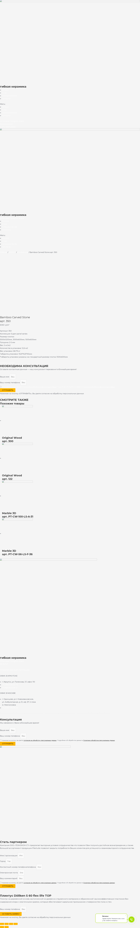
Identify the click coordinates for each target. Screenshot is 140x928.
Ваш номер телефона (10, 382)
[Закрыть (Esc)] (2, 924)
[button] (70, 104)
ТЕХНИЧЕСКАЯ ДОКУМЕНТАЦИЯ (15, 670)
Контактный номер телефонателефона (18, 867)
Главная (3, 252)
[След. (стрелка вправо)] (7, 927)
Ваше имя (5, 377)
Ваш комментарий (9, 878)
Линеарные (22, 252)
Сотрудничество (9, 96)
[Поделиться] (7, 924)
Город (3, 861)
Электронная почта (9, 873)
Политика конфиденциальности (60, 713)
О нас (4, 93)
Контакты (6, 99)
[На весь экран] (11, 924)
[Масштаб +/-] (16, 924)
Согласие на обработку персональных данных (21, 713)
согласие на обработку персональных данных (40, 387)
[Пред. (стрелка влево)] (2, 927)
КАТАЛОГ (4, 664)
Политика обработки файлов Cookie (93, 713)
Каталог (5, 90)
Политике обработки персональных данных (99, 387)
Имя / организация (9, 855)
